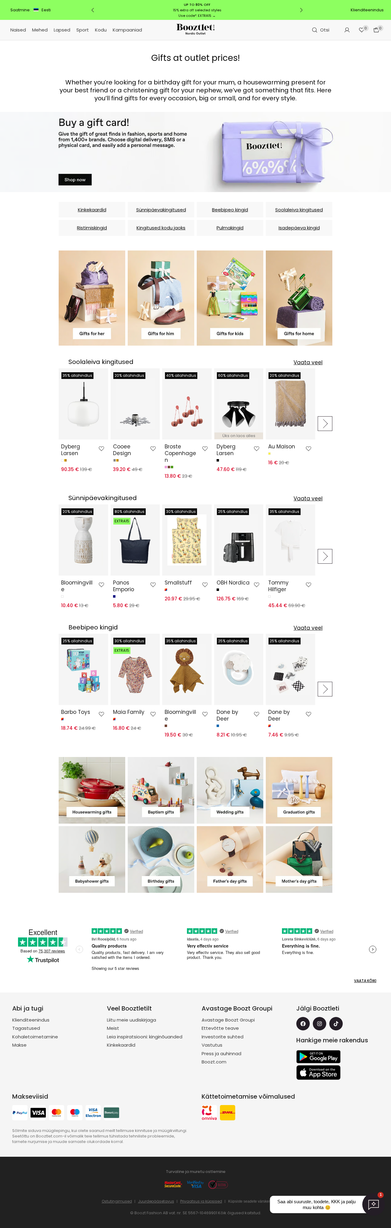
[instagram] (319, 1023)
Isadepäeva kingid (299, 227)
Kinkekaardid (92, 209)
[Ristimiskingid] (161, 790)
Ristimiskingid (92, 227)
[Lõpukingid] (299, 790)
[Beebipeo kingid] (92, 859)
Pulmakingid (230, 227)
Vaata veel (308, 362)
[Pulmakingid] (230, 790)
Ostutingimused (117, 1201)
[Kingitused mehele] (161, 298)
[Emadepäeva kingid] (299, 859)
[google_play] (318, 1057)
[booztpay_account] (111, 1113)
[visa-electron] (93, 1113)
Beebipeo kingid (230, 209)
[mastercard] (56, 1113)
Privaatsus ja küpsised (201, 1201)
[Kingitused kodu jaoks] (299, 298)
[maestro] (74, 1113)
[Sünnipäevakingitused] (161, 859)
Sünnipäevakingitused (161, 209)
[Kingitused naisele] (92, 298)
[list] (187, 423)
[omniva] (209, 1113)
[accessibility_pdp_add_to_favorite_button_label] (101, 448)
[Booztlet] (195, 30)
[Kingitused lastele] (230, 298)
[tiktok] (336, 1023)
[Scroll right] (325, 423)
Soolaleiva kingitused (299, 209)
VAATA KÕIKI (365, 980)
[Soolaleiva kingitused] (92, 790)
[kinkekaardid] (195, 152)
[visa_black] (38, 1113)
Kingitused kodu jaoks (161, 227)
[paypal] (19, 1113)
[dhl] (227, 1113)
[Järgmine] (301, 10)
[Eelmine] (93, 10)
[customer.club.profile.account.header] (347, 30)
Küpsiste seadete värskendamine (255, 1201)
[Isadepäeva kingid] (230, 859)
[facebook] (303, 1023)
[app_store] (318, 1073)
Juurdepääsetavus (156, 1201)
